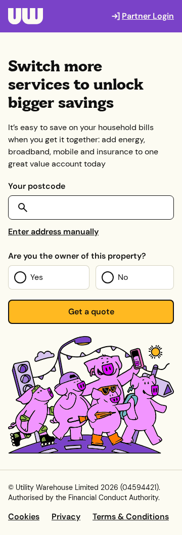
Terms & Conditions (131, 516)
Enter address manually (53, 231)
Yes (36, 277)
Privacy (66, 516)
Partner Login (148, 16)
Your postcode (36, 186)
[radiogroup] (91, 277)
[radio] (48, 277)
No (123, 277)
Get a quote (91, 311)
